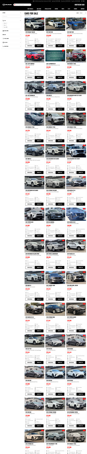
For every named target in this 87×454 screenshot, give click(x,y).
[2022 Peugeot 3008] (55, 277)
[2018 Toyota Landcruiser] (55, 245)
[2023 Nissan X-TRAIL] (76, 435)
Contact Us (39, 45)
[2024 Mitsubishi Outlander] (55, 150)
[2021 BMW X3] (34, 150)
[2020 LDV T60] (34, 341)
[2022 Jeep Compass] (34, 55)
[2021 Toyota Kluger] (76, 309)
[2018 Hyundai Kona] (55, 309)
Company (82, 9)
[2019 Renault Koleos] (34, 24)
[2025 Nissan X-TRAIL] (34, 119)
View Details (29, 45)
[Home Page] (7, 4)
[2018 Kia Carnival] (55, 214)
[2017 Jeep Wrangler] (34, 87)
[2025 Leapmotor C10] (55, 55)
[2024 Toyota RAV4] (34, 214)
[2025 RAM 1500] (55, 24)
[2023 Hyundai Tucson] (55, 404)
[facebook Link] (82, 1)
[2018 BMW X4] (34, 277)
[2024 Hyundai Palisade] (55, 182)
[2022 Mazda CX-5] (76, 245)
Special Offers (48, 9)
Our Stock (39, 9)
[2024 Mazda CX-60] (34, 309)
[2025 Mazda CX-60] (76, 214)
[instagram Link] (83, 1)
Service (56, 9)
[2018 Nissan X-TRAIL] (76, 55)
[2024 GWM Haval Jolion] (76, 277)
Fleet (69, 9)
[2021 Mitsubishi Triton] (76, 404)
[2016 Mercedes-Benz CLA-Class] (76, 87)
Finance (75, 9)
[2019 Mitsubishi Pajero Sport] (34, 245)
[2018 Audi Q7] (55, 87)
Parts (63, 9)
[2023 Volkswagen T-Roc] (55, 435)
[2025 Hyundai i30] (34, 435)
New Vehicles (30, 9)
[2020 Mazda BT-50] (76, 182)
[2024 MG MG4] (55, 341)
